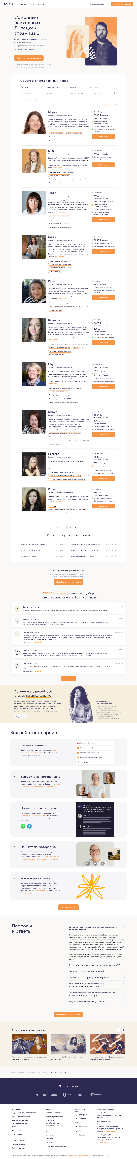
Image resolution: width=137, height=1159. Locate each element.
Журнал (82, 1135)
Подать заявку (18, 1148)
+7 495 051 (101, 1112)
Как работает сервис (21, 1116)
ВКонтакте (83, 1126)
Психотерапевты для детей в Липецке (85, 550)
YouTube (82, 1122)
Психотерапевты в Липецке (31, 550)
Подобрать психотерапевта (24, 1112)
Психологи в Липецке (28, 556)
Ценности (50, 1142)
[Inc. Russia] (54, 1095)
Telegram (83, 1118)
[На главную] (9, 4)
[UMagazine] (67, 1095)
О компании (51, 1134)
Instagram (83, 1114)
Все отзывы (17, 1134)
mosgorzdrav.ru (110, 1131)
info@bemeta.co (42, 890)
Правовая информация (56, 1146)
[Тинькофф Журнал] (41, 1095)
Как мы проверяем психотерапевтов (20, 1121)
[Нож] (82, 1095)
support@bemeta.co (54, 1116)
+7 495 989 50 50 (104, 1134)
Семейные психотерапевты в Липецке (85, 544)
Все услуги (16, 1130)
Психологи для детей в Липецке (83, 556)
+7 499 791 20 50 (104, 1121)
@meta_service (26, 892)
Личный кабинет (19, 1144)
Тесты (14, 1126)
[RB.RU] (95, 1094)
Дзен (81, 1131)
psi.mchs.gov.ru (103, 1142)
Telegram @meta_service (52, 1121)
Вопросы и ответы (53, 1112)
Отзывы (49, 1138)
